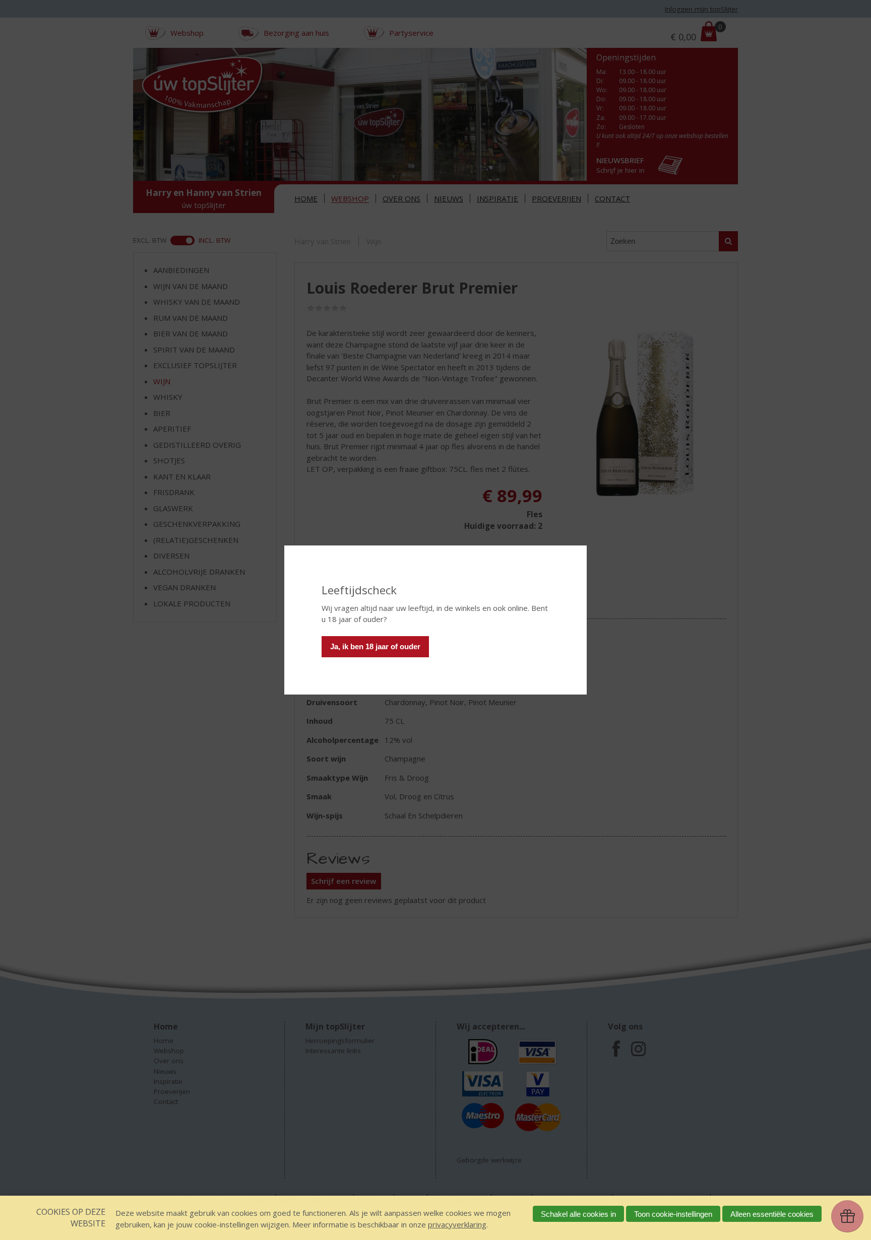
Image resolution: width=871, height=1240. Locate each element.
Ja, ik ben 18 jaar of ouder (375, 646)
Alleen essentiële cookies (772, 1214)
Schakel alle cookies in (578, 1214)
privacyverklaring (457, 1224)
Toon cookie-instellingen (673, 1214)
